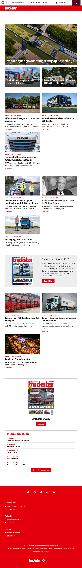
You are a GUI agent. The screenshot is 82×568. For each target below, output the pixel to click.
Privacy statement (58, 548)
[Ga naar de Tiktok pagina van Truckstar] (28, 492)
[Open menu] (76, 8)
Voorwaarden (44, 551)
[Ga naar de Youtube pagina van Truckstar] (47, 492)
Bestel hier (48, 281)
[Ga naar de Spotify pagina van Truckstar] (54, 492)
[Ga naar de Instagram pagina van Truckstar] (35, 492)
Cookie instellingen (69, 548)
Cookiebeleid (36, 551)
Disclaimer (49, 548)
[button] (76, 3)
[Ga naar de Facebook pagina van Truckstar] (41, 492)
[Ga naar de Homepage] (11, 8)
